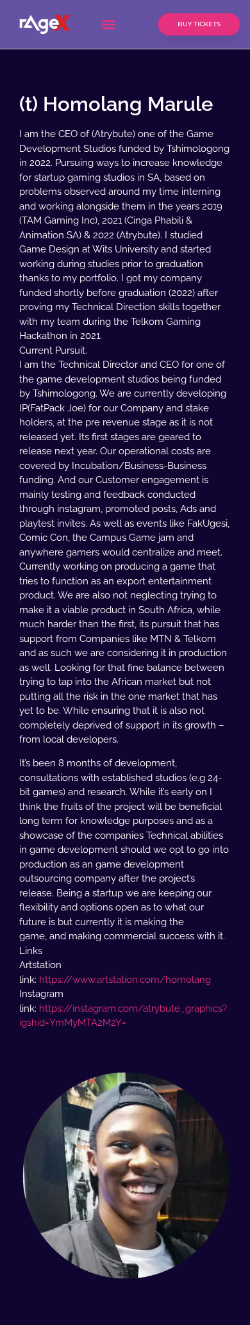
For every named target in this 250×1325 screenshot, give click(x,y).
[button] (108, 24)
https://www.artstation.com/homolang (125, 979)
